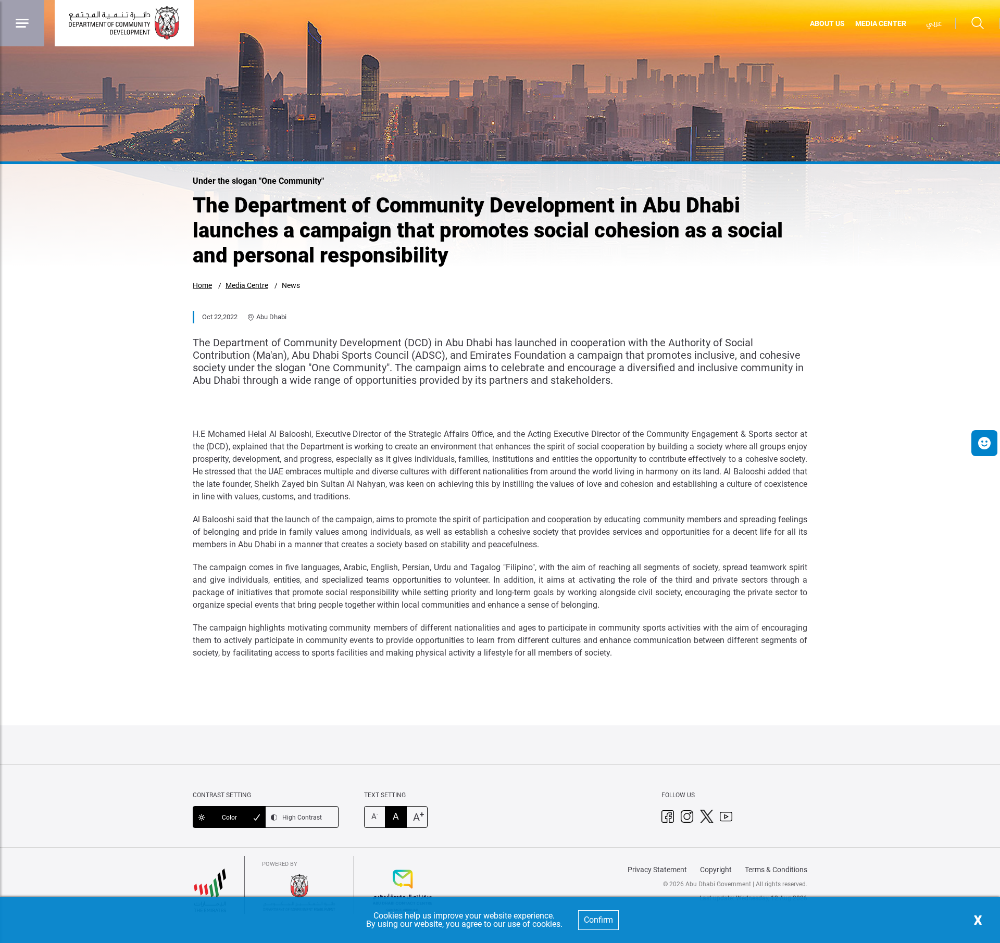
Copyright (716, 869)
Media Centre (247, 285)
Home (202, 285)
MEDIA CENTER (880, 23)
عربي (934, 23)
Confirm (598, 920)
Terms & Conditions (776, 869)
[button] (984, 443)
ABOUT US (827, 23)
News (291, 285)
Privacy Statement (657, 869)
